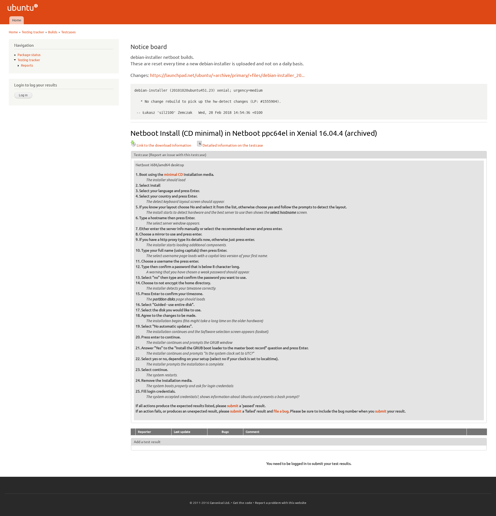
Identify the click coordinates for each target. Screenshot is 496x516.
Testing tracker (33, 32)
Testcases (68, 32)
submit (232, 406)
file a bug (281, 411)
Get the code (242, 502)
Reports (27, 65)
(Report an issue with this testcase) (177, 155)
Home (16, 20)
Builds (52, 32)
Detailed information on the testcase (233, 145)
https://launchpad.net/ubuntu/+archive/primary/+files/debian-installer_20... (227, 75)
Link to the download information (164, 145)
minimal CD (173, 174)
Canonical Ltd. (220, 502)
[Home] (23, 8)
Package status (29, 55)
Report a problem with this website (281, 502)
